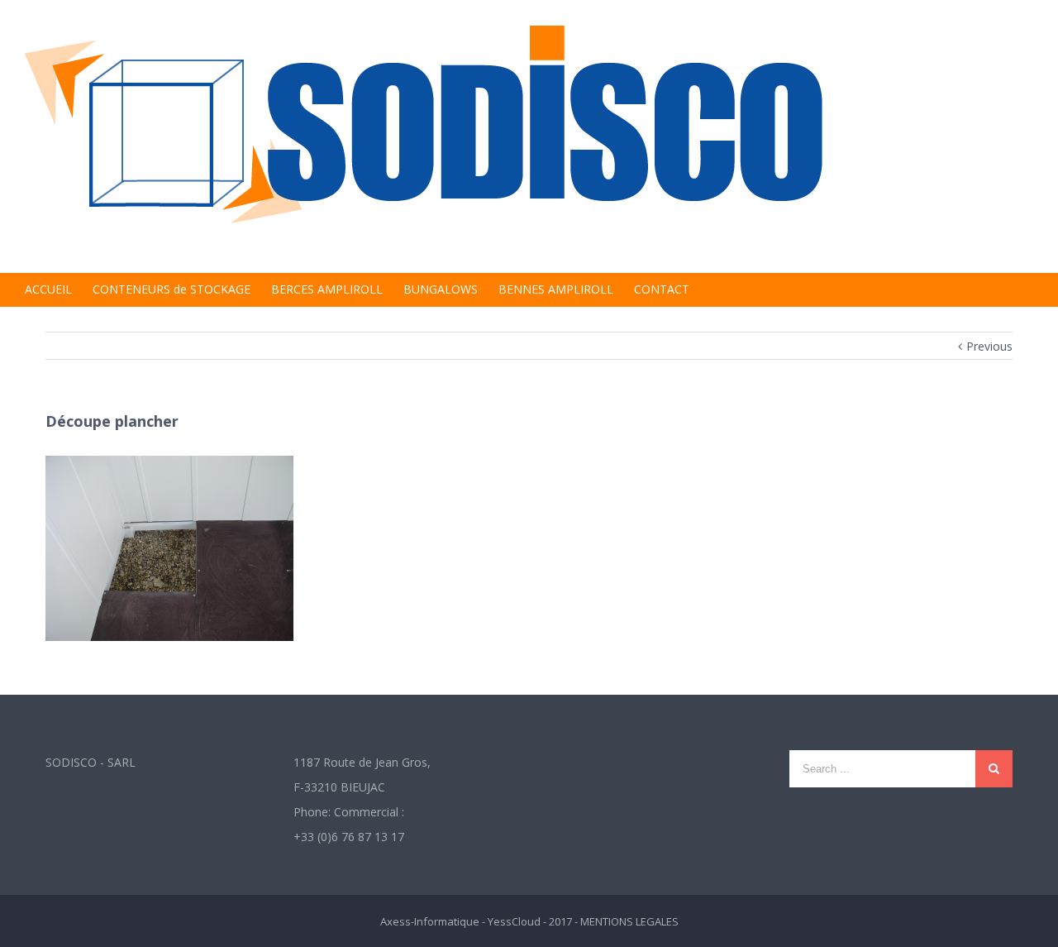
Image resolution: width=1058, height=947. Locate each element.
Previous (989, 346)
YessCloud (514, 921)
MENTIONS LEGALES (629, 921)
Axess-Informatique (429, 921)
